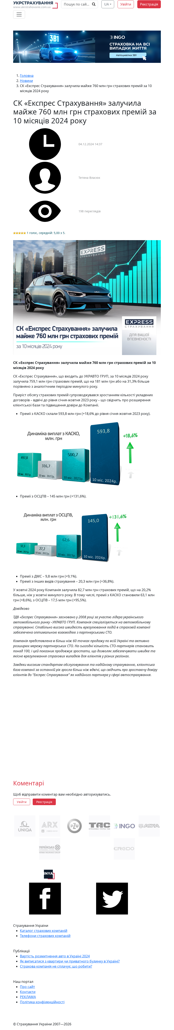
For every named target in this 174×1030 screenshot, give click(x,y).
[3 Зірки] (19, 233)
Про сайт (27, 986)
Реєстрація (149, 4)
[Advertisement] (87, 725)
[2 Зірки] (17, 233)
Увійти (125, 4)
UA (106, 4)
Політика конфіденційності (42, 1002)
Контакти (27, 991)
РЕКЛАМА (28, 997)
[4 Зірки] (22, 233)
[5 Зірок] (24, 233)
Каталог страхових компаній (43, 930)
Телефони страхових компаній (45, 935)
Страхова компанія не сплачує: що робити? (56, 966)
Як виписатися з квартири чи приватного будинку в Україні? (70, 961)
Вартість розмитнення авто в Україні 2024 (55, 956)
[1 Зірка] (14, 233)
